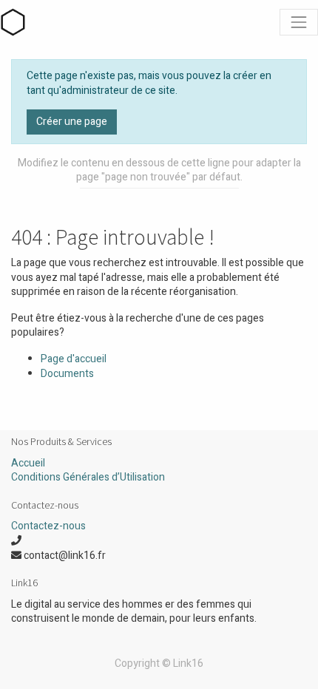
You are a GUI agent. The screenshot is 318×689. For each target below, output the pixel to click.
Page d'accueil (73, 359)
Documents (67, 373)
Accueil (28, 463)
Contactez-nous (48, 526)
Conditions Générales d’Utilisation (88, 477)
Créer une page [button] (71, 121)
